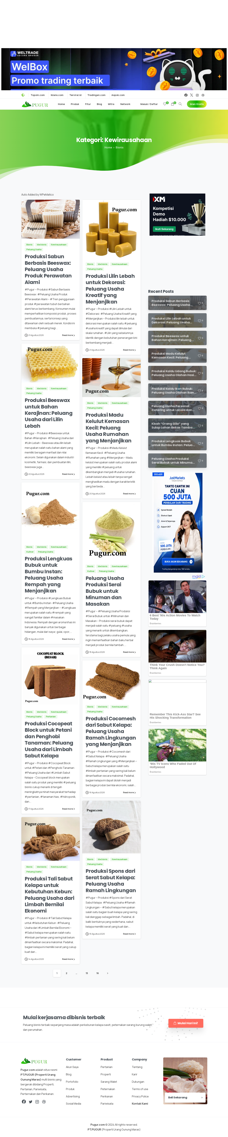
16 (97, 973)
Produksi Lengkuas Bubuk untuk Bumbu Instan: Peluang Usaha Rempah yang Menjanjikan (48, 574)
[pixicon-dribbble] (44, 1102)
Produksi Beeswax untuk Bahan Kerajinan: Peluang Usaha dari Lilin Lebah (48, 413)
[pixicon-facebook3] (24, 1102)
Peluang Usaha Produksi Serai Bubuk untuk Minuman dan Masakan (105, 591)
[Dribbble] (203, 95)
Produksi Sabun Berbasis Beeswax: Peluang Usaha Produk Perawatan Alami (48, 269)
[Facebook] (186, 95)
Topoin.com (38, 95)
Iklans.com (57, 95)
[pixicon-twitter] (30, 1102)
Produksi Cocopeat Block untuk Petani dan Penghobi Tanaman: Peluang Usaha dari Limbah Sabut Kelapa (49, 739)
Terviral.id (75, 95)
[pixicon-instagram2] (37, 1102)
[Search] (180, 104)
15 (87, 973)
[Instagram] (197, 95)
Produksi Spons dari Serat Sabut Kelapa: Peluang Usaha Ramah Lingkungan (111, 880)
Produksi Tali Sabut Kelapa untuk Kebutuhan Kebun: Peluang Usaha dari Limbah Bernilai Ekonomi (49, 894)
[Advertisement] (114, 23)
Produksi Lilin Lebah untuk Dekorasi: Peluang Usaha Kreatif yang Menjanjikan (110, 288)
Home (108, 147)
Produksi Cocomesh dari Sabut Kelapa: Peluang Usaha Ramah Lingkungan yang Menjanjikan (111, 731)
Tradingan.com (96, 95)
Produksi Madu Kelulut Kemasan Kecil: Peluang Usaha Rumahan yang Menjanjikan (108, 427)
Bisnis (120, 147)
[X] (191, 95)
